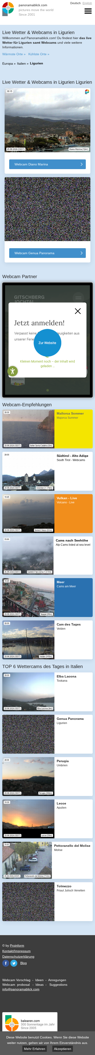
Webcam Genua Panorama (34, 253)
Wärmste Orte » (14, 54)
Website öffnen (47, 342)
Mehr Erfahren (34, 1049)
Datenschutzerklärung (18, 956)
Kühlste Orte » (38, 54)
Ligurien (36, 63)
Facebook (5, 963)
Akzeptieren (62, 1049)
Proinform (17, 945)
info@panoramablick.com (20, 989)
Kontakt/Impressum (16, 951)
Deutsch (75, 3)
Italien (21, 63)
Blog (23, 963)
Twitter (13, 963)
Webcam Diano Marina (31, 164)
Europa (7, 63)
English (87, 3)
